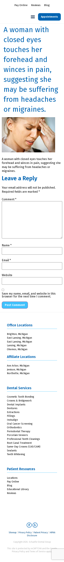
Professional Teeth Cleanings (23, 439)
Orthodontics (14, 427)
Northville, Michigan (18, 373)
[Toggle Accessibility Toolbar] (55, 553)
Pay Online (21, 5)
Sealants (12, 450)
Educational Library (18, 489)
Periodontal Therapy (18, 431)
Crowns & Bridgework (19, 400)
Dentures (12, 408)
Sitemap (13, 532)
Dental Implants (16, 404)
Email (6, 260)
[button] (33, 16)
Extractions (13, 412)
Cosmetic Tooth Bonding (20, 396)
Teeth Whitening (16, 454)
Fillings (11, 415)
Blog (47, 5)
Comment (9, 199)
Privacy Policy (25, 532)
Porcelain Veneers (17, 435)
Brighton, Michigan (17, 334)
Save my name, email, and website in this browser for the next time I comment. (29, 295)
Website (7, 275)
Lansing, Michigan (16, 345)
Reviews (36, 5)
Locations (12, 477)
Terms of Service (38, 551)
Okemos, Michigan (17, 349)
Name (7, 245)
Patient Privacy (41, 532)
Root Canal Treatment (19, 442)
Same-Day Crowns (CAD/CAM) (23, 446)
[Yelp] (35, 525)
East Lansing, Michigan (19, 337)
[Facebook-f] (29, 525)
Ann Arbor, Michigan (18, 365)
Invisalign (12, 419)
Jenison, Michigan (16, 369)
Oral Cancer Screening (20, 423)
